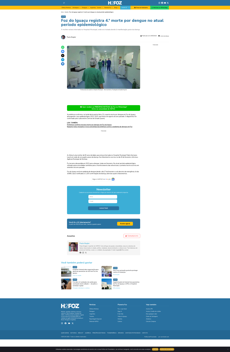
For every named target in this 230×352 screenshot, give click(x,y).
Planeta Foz (107, 7)
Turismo (99, 7)
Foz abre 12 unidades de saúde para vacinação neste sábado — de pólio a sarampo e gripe (85, 284)
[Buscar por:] (64, 3)
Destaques (76, 7)
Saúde (66, 12)
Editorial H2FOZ (93, 321)
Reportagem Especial (95, 319)
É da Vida (120, 314)
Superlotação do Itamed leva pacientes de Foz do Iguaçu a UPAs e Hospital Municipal (126, 284)
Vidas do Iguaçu (122, 316)
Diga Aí (120, 311)
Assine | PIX (149, 309)
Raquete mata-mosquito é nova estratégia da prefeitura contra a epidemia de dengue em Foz (99, 127)
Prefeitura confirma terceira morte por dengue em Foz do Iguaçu (89, 125)
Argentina (93, 7)
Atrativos (148, 319)
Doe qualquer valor (151, 314)
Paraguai (84, 7)
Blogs (116, 7)
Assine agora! (125, 224)
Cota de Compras (151, 321)
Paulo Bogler (71, 37)
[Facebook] (80, 252)
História (120, 319)
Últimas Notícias (66, 7)
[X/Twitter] (86, 252)
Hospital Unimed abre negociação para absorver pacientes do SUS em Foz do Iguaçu (85, 271)
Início (62, 12)
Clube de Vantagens (152, 316)
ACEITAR (155, 349)
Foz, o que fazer (122, 309)
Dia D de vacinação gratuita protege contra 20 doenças (125, 271)
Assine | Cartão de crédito (153, 311)
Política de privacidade (166, 349)
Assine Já (124, 7)
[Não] (228, 349)
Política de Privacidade (150, 337)
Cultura (120, 321)
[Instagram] (83, 252)
